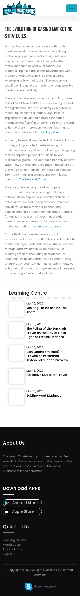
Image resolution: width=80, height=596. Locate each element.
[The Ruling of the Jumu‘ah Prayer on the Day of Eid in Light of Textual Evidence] (16, 330)
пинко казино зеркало (47, 226)
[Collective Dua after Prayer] (16, 376)
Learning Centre (14, 540)
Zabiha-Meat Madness (43, 396)
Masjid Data (11, 545)
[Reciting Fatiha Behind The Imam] (16, 309)
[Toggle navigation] (71, 8)
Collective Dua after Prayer (46, 375)
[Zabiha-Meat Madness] (16, 397)
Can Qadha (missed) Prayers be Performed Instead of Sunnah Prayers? (47, 356)
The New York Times (33, 179)
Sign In (7, 554)
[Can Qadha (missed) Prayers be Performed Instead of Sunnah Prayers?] (16, 353)
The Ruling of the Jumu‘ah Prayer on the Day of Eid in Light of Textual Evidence (46, 333)
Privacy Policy (12, 549)
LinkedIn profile (48, 132)
